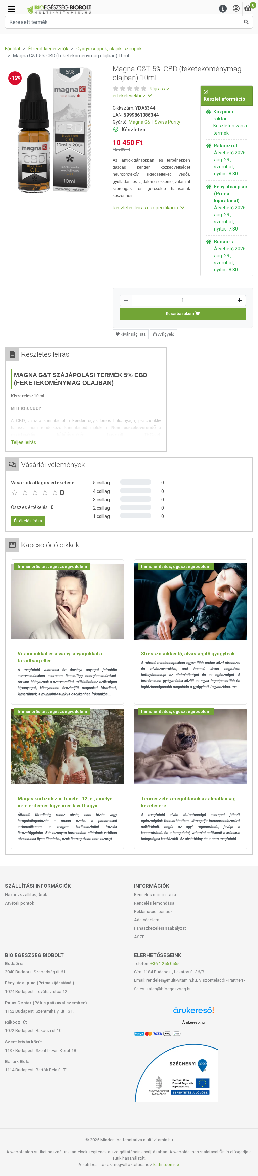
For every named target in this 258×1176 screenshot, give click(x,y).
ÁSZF (139, 936)
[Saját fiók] (236, 8)
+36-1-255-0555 (164, 963)
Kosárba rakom (180, 313)
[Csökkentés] (126, 300)
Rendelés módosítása (155, 894)
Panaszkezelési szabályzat (160, 928)
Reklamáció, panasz (153, 911)
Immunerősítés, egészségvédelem (52, 566)
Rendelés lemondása (154, 903)
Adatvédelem (146, 919)
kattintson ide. (166, 1164)
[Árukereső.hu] (193, 1012)
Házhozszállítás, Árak (26, 894)
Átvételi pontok (19, 903)
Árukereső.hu (193, 1022)
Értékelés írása (28, 521)
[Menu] (223, 9)
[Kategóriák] (12, 9)
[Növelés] (239, 300)
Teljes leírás (23, 442)
